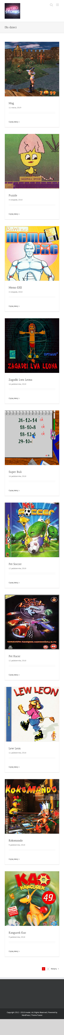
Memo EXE (15, 287)
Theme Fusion (36, 1015)
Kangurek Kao (17, 932)
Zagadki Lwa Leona (20, 379)
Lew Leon (15, 748)
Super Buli (15, 472)
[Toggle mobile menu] (57, 4)
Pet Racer (15, 656)
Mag (11, 103)
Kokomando (16, 840)
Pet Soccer (15, 564)
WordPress (26, 1015)
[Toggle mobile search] (51, 4)
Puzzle (13, 195)
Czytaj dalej (13, 122)
